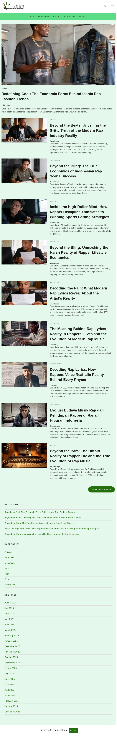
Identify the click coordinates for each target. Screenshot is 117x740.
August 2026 (11, 602)
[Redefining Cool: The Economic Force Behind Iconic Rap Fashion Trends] (58, 55)
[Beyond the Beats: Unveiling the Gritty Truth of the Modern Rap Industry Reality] (24, 130)
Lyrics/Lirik (69, 16)
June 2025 (10, 679)
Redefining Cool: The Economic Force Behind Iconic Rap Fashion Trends (40, 512)
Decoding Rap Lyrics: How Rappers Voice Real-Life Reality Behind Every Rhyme (77, 374)
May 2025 (9, 684)
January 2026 (11, 641)
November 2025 (12, 652)
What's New (10, 584)
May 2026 (9, 619)
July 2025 (9, 673)
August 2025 (11, 668)
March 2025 (10, 695)
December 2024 (12, 711)
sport (53, 201)
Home (31, 16)
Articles (57, 16)
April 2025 (9, 690)
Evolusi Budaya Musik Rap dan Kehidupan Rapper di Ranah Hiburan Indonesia (77, 415)
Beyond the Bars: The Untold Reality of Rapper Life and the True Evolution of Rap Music (80, 456)
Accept (73, 730)
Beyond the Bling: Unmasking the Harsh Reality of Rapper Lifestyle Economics (79, 252)
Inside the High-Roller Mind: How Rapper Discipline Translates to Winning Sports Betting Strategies (79, 212)
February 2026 (12, 635)
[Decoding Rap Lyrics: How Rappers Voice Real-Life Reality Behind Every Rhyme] (24, 374)
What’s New (43, 16)
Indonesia (55, 160)
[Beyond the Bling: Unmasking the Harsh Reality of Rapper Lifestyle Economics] (24, 252)
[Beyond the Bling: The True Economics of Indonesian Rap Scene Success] (24, 171)
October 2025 (11, 657)
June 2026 (10, 613)
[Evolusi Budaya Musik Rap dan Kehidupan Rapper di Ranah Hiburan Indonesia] (24, 415)
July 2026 (9, 608)
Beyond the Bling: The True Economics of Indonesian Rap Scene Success (76, 171)
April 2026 (9, 624)
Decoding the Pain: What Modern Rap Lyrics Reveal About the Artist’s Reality (78, 293)
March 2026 (10, 630)
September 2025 (13, 662)
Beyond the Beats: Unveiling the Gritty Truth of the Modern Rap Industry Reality (78, 130)
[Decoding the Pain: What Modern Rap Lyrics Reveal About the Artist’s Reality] (24, 293)
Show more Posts (100, 489)
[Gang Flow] (13, 6)
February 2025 (12, 701)
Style (5, 88)
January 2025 (11, 706)
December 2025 (12, 646)
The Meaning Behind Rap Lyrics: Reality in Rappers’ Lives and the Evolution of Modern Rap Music (78, 334)
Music (81, 16)
